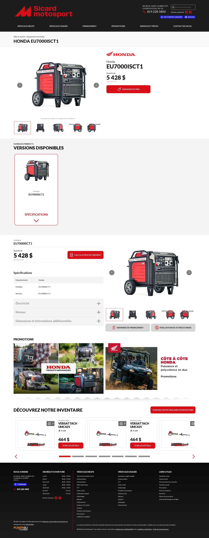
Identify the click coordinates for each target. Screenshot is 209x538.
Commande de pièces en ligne (169, 499)
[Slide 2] (78, 456)
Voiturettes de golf (83, 493)
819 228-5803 (156, 11)
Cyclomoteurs (81, 482)
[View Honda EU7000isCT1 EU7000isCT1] (22, 127)
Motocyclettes (81, 479)
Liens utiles (165, 472)
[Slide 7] (144, 456)
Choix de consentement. (161, 529)
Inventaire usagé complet (126, 476)
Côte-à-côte (81, 491)
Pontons (79, 508)
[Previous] (16, 456)
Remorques (81, 514)
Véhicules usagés (58, 26)
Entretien (162, 493)
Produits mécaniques (84, 511)
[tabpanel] (56, 485)
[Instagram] (190, 12)
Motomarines (81, 502)
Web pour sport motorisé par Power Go (55, 521)
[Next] (193, 456)
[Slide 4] (104, 456)
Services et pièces (149, 26)
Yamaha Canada (164, 485)
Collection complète (83, 517)
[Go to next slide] (96, 85)
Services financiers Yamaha (168, 482)
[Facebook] (186, 12)
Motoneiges (81, 496)
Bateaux (79, 499)
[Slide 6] (131, 456)
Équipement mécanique (36, 37)
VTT (78, 488)
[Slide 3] (91, 456)
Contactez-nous (182, 26)
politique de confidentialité (124, 529)
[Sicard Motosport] (44, 12)
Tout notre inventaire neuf (85, 476)
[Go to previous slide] (19, 85)
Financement (90, 26)
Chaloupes (121, 502)
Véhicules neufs (25, 26)
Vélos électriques (82, 485)
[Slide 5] (117, 456)
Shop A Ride (30, 524)
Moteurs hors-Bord (83, 505)
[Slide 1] (65, 456)
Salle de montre (19, 37)
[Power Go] (41, 528)
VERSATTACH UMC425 (67, 425)
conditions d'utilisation (144, 529)
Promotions (118, 26)
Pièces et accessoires (166, 496)
